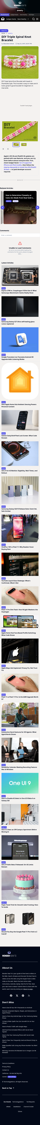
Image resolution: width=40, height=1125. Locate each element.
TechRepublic (31, 1102)
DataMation (17, 1106)
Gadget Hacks (14, 14)
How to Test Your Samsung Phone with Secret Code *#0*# (18, 1036)
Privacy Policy (6, 1067)
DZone (20, 1111)
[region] (20, 131)
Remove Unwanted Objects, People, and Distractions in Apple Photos (19, 1012)
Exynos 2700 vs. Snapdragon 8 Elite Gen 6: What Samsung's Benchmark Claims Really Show (19, 292)
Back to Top (7, 1088)
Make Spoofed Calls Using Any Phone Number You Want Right (19, 1046)
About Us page (28, 989)
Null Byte (31, 14)
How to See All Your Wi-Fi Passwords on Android (17, 1007)
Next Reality (23, 14)
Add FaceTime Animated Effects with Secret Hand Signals (17, 1031)
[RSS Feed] (29, 995)
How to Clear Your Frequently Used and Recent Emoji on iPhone (19, 1041)
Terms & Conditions (8, 1063)
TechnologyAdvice (18, 1102)
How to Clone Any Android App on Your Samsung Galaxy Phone (19, 1017)
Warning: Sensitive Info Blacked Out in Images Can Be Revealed (19, 1051)
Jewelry (20, 10)
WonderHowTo (5, 14)
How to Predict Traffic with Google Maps (14, 1026)
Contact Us (5, 1070)
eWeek (8, 1106)
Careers (8, 1077)
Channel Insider (29, 1106)
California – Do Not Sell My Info (12, 1073)
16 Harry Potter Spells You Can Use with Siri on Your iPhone (18, 1022)
